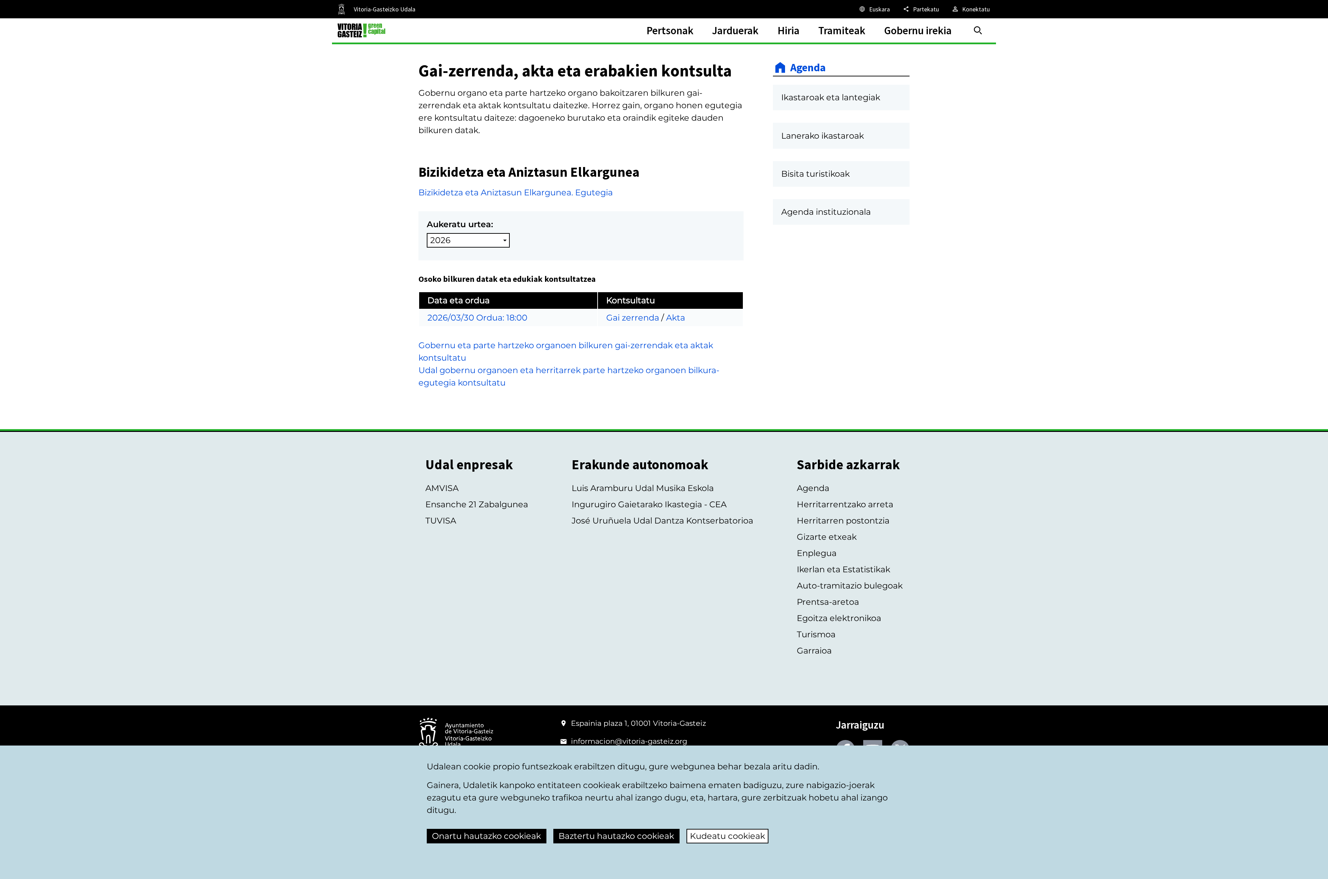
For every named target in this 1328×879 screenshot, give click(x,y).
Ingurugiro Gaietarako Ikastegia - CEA (649, 504)
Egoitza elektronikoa (839, 618)
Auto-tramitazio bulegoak (850, 586)
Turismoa (816, 634)
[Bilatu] (978, 30)
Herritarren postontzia (843, 521)
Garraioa (814, 651)
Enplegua (817, 553)
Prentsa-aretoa (828, 602)
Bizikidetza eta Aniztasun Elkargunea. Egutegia (515, 192)
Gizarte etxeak (827, 537)
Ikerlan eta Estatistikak (843, 569)
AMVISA (442, 488)
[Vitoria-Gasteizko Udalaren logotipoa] (455, 735)
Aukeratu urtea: (460, 224)
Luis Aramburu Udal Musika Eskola (643, 488)
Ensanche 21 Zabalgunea (476, 504)
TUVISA (440, 521)
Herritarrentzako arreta (845, 504)
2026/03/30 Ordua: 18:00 (477, 318)
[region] (581, 306)
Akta (675, 318)
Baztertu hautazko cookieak (616, 836)
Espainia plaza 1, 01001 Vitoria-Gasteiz (638, 723)
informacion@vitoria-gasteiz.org (629, 741)
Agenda (808, 67)
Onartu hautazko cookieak (486, 836)
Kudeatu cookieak (727, 836)
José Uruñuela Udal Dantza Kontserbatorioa (662, 521)
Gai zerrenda (632, 318)
